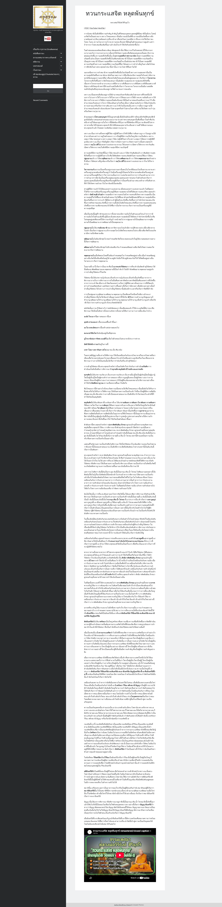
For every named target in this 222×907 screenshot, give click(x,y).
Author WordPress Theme (122, 905)
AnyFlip (101, 28)
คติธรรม (36, 62)
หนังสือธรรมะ (38, 53)
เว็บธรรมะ (37, 70)
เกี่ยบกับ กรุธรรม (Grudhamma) (45, 49)
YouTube (93, 28)
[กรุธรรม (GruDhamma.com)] (48, 27)
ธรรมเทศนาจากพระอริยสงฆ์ (44, 57)
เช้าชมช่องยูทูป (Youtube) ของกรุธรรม (46, 75)
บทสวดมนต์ (38, 66)
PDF (87, 28)
